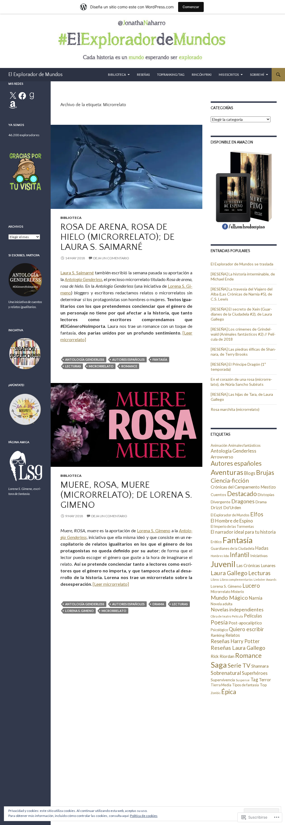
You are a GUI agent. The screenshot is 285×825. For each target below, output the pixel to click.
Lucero (251, 585)
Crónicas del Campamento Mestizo (243, 486)
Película (237, 616)
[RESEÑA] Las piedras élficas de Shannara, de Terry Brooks (243, 352)
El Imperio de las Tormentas (232, 526)
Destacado (242, 493)
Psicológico (219, 630)
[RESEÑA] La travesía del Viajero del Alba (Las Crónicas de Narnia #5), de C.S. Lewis (241, 294)
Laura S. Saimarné (77, 272)
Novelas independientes (237, 609)
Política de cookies (144, 816)
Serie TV (239, 665)
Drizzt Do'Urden (226, 507)
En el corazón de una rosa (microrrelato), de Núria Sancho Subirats (241, 382)
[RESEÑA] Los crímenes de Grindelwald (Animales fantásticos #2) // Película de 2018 (243, 334)
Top (263, 684)
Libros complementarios (236, 579)
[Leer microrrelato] (111, 584)
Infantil (239, 554)
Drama (158, 604)
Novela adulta (221, 604)
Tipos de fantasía (245, 685)
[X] (12, 95)
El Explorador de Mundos (35, 74)
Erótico (216, 542)
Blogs (249, 473)
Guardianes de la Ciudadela (232, 548)
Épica (228, 691)
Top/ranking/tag (171, 74)
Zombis (215, 693)
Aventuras (227, 472)
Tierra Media (221, 685)
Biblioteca (117, 74)
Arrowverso (222, 456)
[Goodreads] (31, 95)
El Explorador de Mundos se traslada (242, 264)
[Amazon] (12, 104)
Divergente (220, 501)
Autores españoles (128, 359)
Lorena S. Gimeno (153, 530)
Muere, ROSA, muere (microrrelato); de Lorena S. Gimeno (126, 495)
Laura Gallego (229, 573)
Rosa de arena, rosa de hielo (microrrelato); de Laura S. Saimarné (117, 237)
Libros (215, 579)
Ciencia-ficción (230, 480)
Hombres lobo (220, 556)
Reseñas (143, 74)
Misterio (237, 591)
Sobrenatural (226, 673)
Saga (219, 664)
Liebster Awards (265, 579)
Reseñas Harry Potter (235, 641)
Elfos (256, 514)
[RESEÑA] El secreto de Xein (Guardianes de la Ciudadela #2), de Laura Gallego (241, 314)
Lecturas (73, 366)
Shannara (260, 665)
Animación (219, 445)
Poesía (219, 622)
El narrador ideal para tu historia (243, 531)
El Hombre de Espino (232, 521)
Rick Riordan (222, 656)
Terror (265, 679)
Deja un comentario (111, 258)
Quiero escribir (246, 629)
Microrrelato (101, 366)
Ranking (218, 635)
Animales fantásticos (244, 445)
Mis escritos (229, 74)
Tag (254, 679)
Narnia (255, 598)
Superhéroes (254, 673)
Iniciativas (259, 555)
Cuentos (218, 494)
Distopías (266, 494)
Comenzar (191, 7)
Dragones (243, 501)
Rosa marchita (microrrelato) (235, 409)
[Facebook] (22, 95)
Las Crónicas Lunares (256, 565)
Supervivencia (223, 679)
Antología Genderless (83, 279)
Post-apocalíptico (245, 622)
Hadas (261, 548)
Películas (253, 615)
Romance (129, 366)
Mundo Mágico (229, 597)
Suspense (243, 680)
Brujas (265, 472)
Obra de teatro (221, 616)
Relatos (232, 635)
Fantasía (160, 359)
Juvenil (223, 564)
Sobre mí (257, 74)
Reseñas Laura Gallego (238, 648)
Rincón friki (202, 74)
